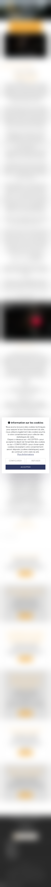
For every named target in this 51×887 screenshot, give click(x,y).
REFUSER (35, 461)
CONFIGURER (15, 461)
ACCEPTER (25, 467)
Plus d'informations (25, 454)
